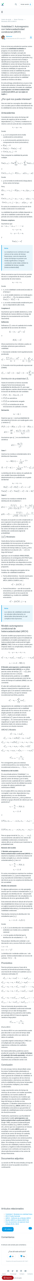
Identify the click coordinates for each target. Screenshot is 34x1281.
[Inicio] (5, 4)
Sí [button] (12, 1256)
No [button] (24, 1256)
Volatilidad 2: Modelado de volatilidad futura (18, 1214)
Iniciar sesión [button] (25, 4)
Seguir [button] (31, 37)
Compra (22, 1274)
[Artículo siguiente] (30, 1228)
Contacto (30, 1274)
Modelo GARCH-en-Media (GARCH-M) (17, 1220)
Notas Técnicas (18, 19)
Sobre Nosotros (4, 1274)
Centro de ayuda (6, 19)
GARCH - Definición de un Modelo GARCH (18, 1218)
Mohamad (9, 36)
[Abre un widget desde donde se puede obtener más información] (8, 1278)
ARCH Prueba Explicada (12, 1216)
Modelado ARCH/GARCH (8, 21)
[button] (16, 4)
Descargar (13, 1274)
